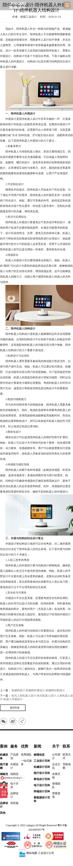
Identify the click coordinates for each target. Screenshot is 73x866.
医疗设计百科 (42, 772)
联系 (66, 746)
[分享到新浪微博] (12, 721)
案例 (3, 746)
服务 (14, 746)
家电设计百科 (42, 779)
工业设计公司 (46, 852)
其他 (2, 812)
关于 (56, 746)
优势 (24, 746)
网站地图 (31, 852)
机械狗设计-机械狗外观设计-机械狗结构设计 (38, 690)
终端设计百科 (42, 791)
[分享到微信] (3, 721)
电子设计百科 (42, 785)
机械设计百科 (42, 766)
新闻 (37, 746)
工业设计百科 (42, 760)
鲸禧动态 (39, 754)
